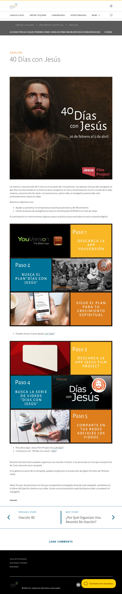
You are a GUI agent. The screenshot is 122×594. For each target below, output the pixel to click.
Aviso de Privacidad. (18, 559)
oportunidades (78, 15)
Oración (73, 25)
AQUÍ (53, 450)
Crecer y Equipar (37, 15)
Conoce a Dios (17, 15)
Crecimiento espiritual (51, 25)
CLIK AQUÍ (58, 447)
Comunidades (58, 15)
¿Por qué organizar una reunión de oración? (83, 519)
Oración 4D (27, 517)
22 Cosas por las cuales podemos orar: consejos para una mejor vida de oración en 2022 (55, 32)
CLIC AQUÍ (49, 333)
